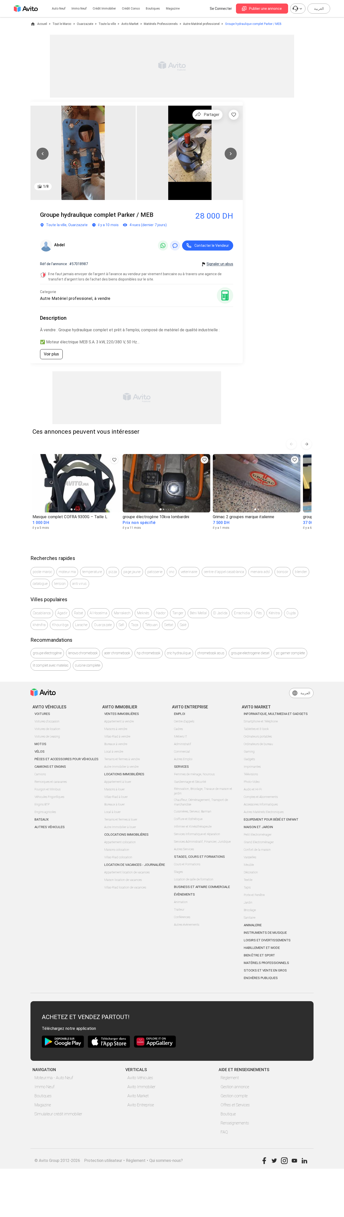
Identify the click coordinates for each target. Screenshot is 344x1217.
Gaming (249, 751)
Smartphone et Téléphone (261, 721)
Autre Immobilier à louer (120, 827)
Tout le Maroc (61, 24)
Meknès (143, 613)
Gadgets (249, 759)
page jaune (132, 572)
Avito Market (130, 24)
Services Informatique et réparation (197, 834)
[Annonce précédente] (291, 444)
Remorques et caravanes (51, 782)
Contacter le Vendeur (211, 246)
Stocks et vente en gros (265, 970)
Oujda (291, 613)
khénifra (39, 625)
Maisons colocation (116, 849)
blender (301, 572)
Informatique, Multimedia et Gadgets (276, 714)
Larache (81, 625)
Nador (161, 613)
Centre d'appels (184, 721)
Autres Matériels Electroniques (264, 812)
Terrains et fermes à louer (120, 819)
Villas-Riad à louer (116, 797)
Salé (183, 625)
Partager (211, 114)
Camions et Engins (50, 766)
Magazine (173, 8)
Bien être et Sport (259, 955)
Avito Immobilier (141, 1086)
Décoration (251, 872)
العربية (319, 9)
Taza (135, 625)
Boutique (228, 1114)
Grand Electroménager (259, 842)
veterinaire (189, 572)
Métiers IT (180, 736)
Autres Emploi (183, 759)
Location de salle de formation (193, 879)
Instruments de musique (265, 933)
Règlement (230, 1077)
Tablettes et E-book (256, 729)
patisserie (155, 572)
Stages (178, 872)
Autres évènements (186, 924)
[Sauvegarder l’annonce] (234, 115)
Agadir (62, 613)
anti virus (79, 584)
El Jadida (220, 613)
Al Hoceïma (98, 613)
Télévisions (251, 774)
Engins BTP (42, 804)
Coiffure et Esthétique (188, 819)
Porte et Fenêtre (254, 895)
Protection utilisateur (103, 1160)
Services (181, 766)
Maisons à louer (114, 789)
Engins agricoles (45, 812)
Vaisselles (250, 857)
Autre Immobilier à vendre (121, 766)
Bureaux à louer (114, 804)
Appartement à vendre (119, 721)
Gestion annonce (235, 1086)
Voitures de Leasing (47, 736)
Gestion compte (234, 1095)
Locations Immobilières (124, 774)
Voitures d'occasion (47, 721)
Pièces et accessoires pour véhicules (66, 759)
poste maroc (42, 572)
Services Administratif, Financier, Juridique (202, 841)
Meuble (249, 865)
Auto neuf (58, 8)
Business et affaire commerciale (202, 887)
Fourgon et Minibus (47, 789)
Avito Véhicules (140, 1077)
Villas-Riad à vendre (117, 736)
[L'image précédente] (43, 154)
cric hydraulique (179, 653)
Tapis (247, 887)
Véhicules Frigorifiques (49, 797)
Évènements (184, 894)
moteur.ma (67, 572)
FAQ (224, 1132)
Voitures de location (47, 729)
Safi (121, 625)
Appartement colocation (120, 842)
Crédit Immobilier (104, 8)
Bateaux (42, 819)
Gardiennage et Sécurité (190, 782)
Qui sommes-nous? (166, 1160)
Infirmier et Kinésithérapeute (193, 826)
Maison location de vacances (123, 880)
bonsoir (283, 572)
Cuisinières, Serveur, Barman (192, 811)
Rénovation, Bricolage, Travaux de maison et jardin (203, 791)
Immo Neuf (44, 1086)
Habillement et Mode (262, 948)
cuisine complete (87, 665)
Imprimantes (252, 766)
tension (60, 584)
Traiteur (179, 909)
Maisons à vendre (115, 729)
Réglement (136, 1160)
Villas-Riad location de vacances (125, 887)
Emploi (179, 714)
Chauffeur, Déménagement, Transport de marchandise (201, 802)
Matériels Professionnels (161, 24)
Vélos (40, 751)
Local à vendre (113, 751)
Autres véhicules (50, 827)
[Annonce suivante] (306, 444)
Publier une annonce (265, 9)
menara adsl (260, 572)
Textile (248, 880)
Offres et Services (235, 1105)
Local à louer (112, 812)
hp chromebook (148, 653)
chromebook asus (210, 653)
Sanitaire (249, 917)
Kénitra (274, 613)
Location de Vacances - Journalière (134, 865)
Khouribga (60, 625)
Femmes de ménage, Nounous (194, 774)
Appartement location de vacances (127, 872)
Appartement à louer (117, 782)
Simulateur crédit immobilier (58, 1114)
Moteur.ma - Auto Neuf (54, 1077)
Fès (259, 613)
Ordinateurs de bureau (258, 744)
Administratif (182, 744)
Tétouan (151, 625)
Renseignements (235, 1123)
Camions (40, 774)
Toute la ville (107, 24)
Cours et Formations (187, 864)
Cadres (178, 729)
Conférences (182, 917)
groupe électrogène (47, 653)
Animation (181, 902)
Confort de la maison (257, 849)
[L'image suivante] (231, 154)
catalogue (40, 584)
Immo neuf (79, 8)
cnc (171, 572)
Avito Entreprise (140, 1105)
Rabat (78, 613)
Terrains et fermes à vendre (122, 759)
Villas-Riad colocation (118, 857)
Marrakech (122, 613)
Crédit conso (131, 8)
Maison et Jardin (258, 827)
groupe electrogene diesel (250, 653)
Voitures (42, 714)
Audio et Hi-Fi (253, 789)
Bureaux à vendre (115, 744)
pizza (113, 572)
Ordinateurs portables (258, 736)
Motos (40, 744)
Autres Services (184, 849)
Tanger (178, 613)
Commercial (182, 751)
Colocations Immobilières (126, 834)
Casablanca (42, 613)
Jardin (248, 902)
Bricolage (250, 910)
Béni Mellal (198, 613)
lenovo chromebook (83, 653)
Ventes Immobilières (121, 714)
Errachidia (242, 613)
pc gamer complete (290, 653)
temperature (92, 572)
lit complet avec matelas (50, 665)
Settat (168, 625)
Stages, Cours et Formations (199, 857)
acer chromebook (117, 653)
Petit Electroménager (257, 834)
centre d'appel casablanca (224, 572)
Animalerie (253, 925)
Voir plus (51, 354)
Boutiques (153, 8)
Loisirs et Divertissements (267, 940)
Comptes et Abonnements (261, 797)
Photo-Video (252, 782)
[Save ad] (114, 460)
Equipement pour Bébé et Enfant (271, 819)
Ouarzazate (85, 24)
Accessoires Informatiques (261, 804)
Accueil (42, 24)
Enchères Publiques (261, 978)
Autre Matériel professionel (201, 24)
